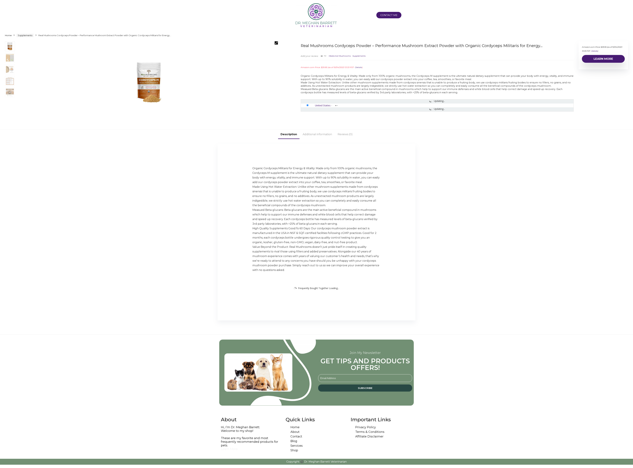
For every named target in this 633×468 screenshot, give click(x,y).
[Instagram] (227, 15)
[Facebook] (235, 15)
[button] (276, 43)
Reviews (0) (345, 134)
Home (8, 35)
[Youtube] (259, 15)
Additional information (317, 134)
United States (323, 105)
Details (358, 67)
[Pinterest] (243, 15)
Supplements (25, 35)
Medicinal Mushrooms (340, 56)
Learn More (603, 58)
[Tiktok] (251, 15)
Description (289, 134)
